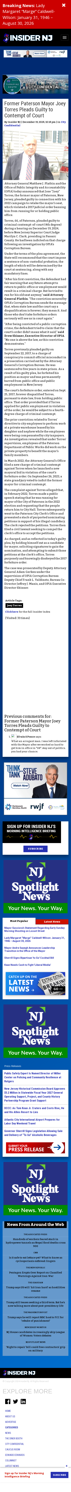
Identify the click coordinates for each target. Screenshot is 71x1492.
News (8, 1433)
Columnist (11, 1460)
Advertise (10, 1422)
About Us (10, 1416)
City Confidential (14, 1444)
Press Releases (12, 1066)
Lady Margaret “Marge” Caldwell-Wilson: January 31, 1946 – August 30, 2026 (29, 14)
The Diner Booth (13, 1438)
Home (8, 1411)
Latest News (52, 921)
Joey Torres (14, 605)
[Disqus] (35, 667)
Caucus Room (12, 1449)
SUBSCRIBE (35, 848)
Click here (11, 611)
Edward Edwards (15, 1455)
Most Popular (19, 921)
